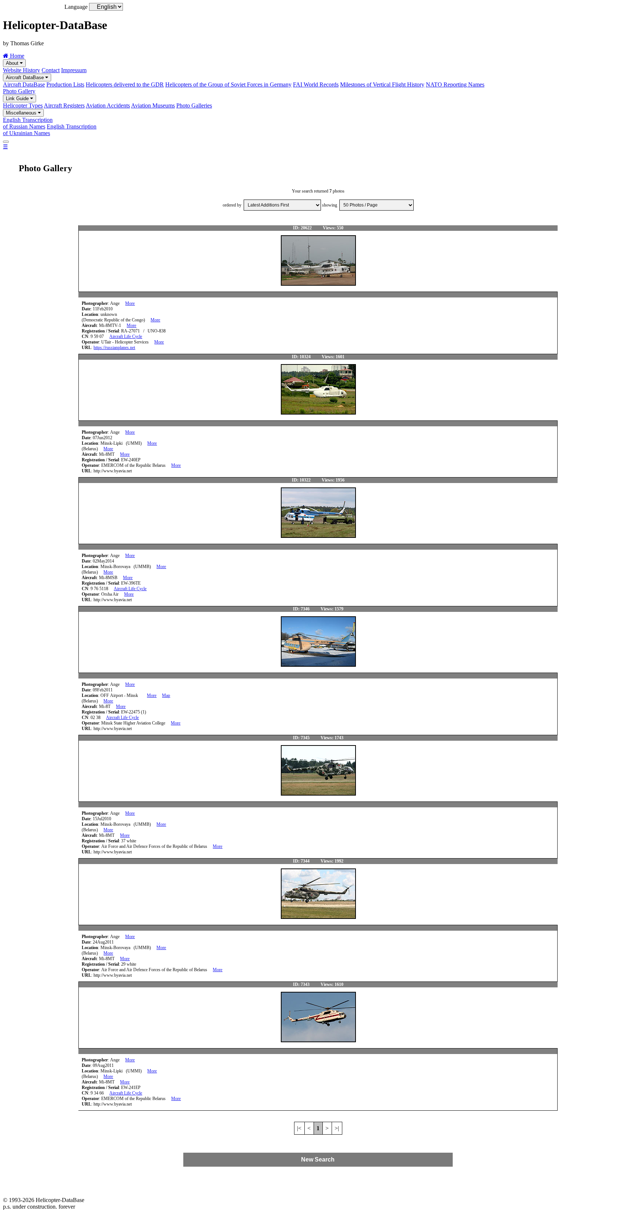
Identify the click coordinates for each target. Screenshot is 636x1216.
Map (166, 695)
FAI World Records (316, 84)
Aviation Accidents (108, 105)
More (130, 303)
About (13, 63)
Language (76, 7)
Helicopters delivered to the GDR (125, 84)
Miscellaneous (22, 113)
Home (16, 56)
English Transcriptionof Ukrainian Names (49, 129)
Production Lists (65, 84)
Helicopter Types (23, 105)
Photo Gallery (19, 91)
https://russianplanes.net (114, 347)
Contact (51, 70)
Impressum (73, 70)
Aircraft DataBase (25, 77)
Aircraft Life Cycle (125, 336)
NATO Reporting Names (455, 84)
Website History (21, 70)
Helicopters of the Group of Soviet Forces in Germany (228, 84)
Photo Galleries (194, 105)
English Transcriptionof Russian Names (28, 123)
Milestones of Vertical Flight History (382, 84)
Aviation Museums (153, 105)
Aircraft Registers (64, 105)
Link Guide (18, 98)
